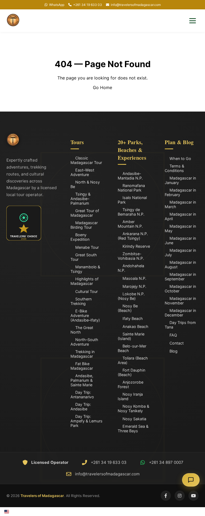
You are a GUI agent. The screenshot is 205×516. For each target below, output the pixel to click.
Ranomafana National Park (131, 187)
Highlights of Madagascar (84, 281)
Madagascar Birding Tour (84, 225)
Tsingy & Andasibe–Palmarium (80, 198)
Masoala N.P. (134, 278)
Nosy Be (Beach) (128, 308)
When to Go (180, 158)
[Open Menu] (193, 21)
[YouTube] (193, 496)
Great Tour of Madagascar (84, 212)
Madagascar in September (180, 276)
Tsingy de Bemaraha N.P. (131, 211)
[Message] (191, 480)
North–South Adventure (84, 341)
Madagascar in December (180, 312)
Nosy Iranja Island (130, 396)
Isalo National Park (132, 199)
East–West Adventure (82, 172)
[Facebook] (166, 496)
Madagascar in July (180, 252)
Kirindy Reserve (136, 246)
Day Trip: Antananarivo (82, 394)
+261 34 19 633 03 (87, 5)
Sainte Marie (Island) (131, 336)
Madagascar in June (180, 240)
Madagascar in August (180, 264)
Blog (173, 351)
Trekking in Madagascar (82, 353)
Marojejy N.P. (134, 286)
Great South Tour (83, 257)
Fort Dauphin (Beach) (131, 372)
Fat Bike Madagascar (81, 365)
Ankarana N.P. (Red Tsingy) (133, 235)
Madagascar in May (180, 228)
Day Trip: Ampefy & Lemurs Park (86, 421)
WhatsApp (56, 5)
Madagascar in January (180, 180)
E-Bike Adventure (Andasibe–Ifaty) (85, 315)
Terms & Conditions (174, 168)
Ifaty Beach (133, 318)
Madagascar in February (180, 192)
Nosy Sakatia (134, 418)
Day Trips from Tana (180, 324)
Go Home (102, 87)
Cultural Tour (86, 291)
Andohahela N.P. (131, 268)
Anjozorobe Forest (130, 384)
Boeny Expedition (79, 237)
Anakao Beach (135, 326)
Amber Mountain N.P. (130, 223)
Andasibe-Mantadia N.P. (130, 175)
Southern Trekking (81, 301)
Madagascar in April (180, 216)
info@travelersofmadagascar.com (136, 5)
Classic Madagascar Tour (86, 160)
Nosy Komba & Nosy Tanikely (133, 408)
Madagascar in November (180, 300)
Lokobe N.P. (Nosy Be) (131, 296)
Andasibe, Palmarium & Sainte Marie (81, 380)
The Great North (81, 329)
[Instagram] (180, 496)
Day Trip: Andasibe (80, 406)
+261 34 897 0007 (166, 462)
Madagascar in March (180, 204)
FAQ (173, 335)
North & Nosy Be (85, 184)
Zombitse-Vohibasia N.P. (131, 256)
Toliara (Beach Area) (133, 360)
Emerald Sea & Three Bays (133, 428)
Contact (176, 343)
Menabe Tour (87, 247)
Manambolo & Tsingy (85, 269)
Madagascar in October (180, 288)
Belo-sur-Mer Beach (132, 348)
